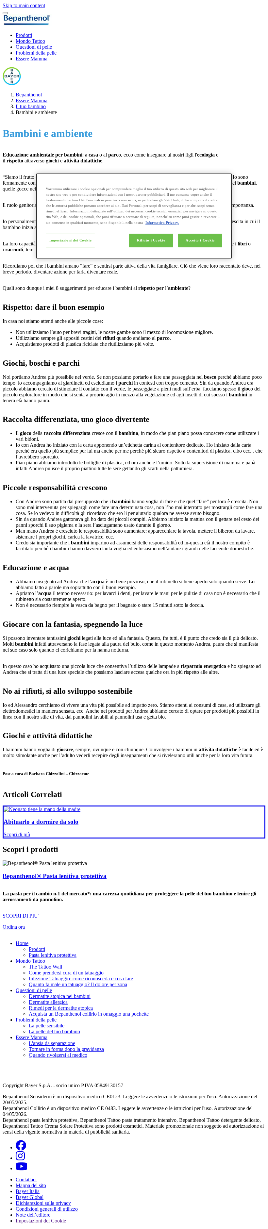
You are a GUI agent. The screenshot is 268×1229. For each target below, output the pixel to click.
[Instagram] (20, 1158)
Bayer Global (29, 1197)
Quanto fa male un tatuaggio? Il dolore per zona (78, 984)
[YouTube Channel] (21, 1168)
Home (22, 943)
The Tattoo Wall (45, 967)
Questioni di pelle (34, 47)
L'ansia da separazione (52, 1043)
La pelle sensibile (46, 1025)
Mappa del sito (31, 1185)
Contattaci (26, 1179)
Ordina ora (14, 927)
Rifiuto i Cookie (151, 240)
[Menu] (5, 13)
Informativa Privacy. (162, 222)
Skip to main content (24, 5)
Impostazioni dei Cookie (70, 240)
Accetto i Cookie (200, 240)
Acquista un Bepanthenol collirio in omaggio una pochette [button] (89, 1014)
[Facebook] (21, 1147)
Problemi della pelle (36, 53)
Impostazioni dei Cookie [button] (41, 1220)
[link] (134, 822)
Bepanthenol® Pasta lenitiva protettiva (55, 875)
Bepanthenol (29, 94)
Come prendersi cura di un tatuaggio (66, 972)
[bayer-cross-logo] (12, 83)
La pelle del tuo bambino (54, 1031)
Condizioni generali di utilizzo (47, 1209)
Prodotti (24, 35)
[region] (134, 215)
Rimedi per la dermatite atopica (61, 1008)
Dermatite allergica (48, 1002)
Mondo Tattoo (30, 41)
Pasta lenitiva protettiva (52, 955)
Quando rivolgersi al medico (58, 1055)
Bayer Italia (28, 1191)
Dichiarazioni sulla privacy (43, 1203)
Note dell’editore (33, 1215)
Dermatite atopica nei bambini (60, 996)
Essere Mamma (31, 58)
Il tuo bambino (31, 106)
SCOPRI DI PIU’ (21, 916)
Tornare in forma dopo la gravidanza (66, 1049)
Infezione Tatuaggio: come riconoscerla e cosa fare (81, 978)
